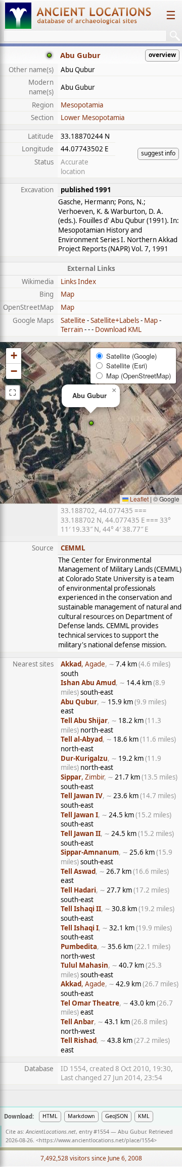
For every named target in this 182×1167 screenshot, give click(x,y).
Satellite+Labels (114, 320)
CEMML (73, 547)
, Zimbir (82, 777)
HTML (50, 1116)
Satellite (73, 320)
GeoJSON (116, 1116)
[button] (91, 423)
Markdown (81, 1116)
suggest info (158, 153)
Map (67, 294)
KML (144, 1116)
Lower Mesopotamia (92, 117)
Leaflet (138, 498)
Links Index (78, 281)
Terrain (72, 329)
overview (162, 54)
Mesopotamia (82, 104)
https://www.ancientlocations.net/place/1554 (96, 1140)
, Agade (83, 664)
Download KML (118, 329)
